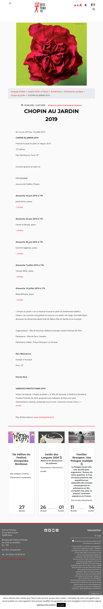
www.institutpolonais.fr (44, 417)
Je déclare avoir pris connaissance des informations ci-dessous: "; (87, 542)
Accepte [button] (61, 605)
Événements (68, 105)
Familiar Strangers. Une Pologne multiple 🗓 (82, 459)
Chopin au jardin (55, 105)
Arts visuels (76, 500)
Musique (78, 105)
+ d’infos (19, 207)
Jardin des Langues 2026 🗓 (51, 456)
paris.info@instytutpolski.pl (14, 559)
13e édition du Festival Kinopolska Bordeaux (21, 459)
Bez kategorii (15, 474)
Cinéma (25, 474)
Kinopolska (26, 477)
